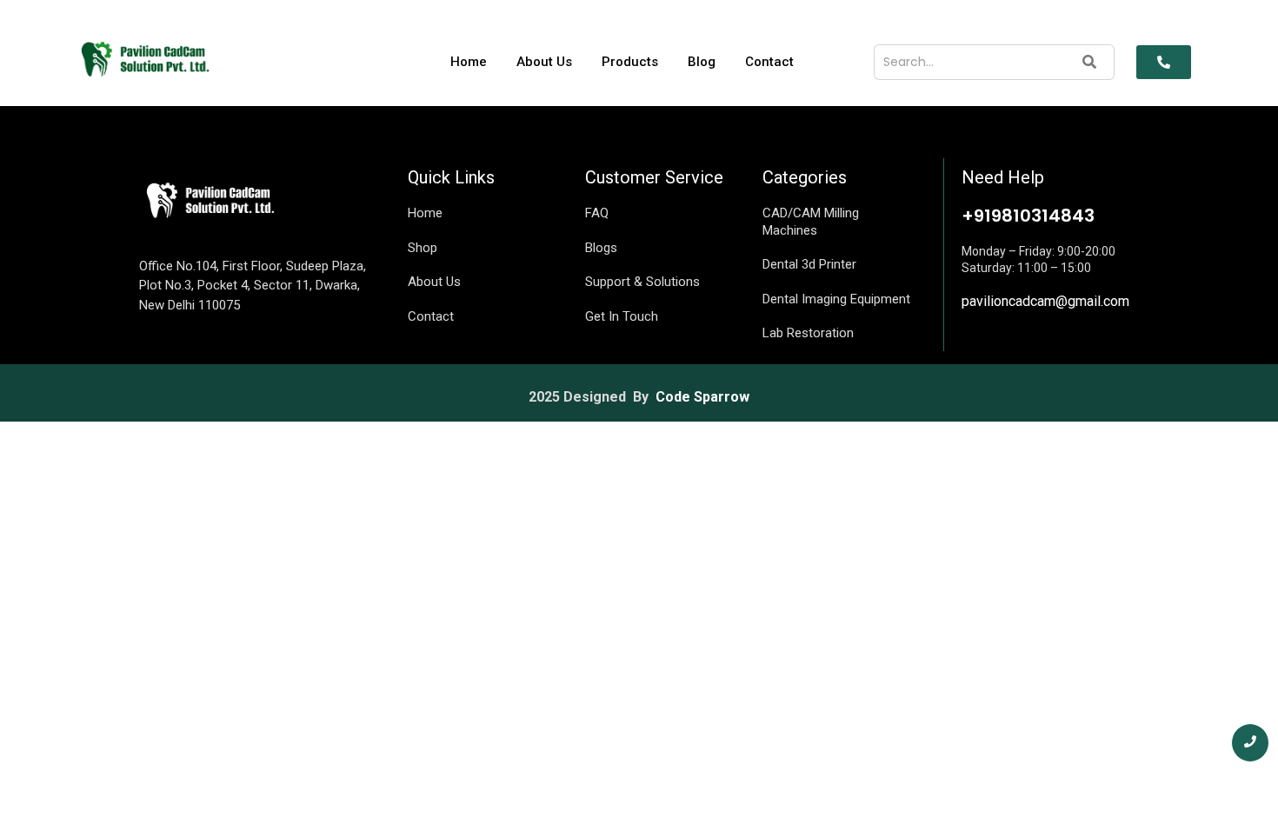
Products (630, 62)
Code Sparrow (702, 397)
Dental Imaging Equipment (836, 299)
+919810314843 (1028, 215)
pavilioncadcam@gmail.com (1045, 301)
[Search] (1090, 62)
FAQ (597, 213)
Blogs (601, 248)
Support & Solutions (642, 281)
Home (468, 62)
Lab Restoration (808, 333)
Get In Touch (621, 316)
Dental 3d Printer (809, 264)
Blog (702, 62)
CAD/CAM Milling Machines (810, 221)
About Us (544, 62)
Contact (769, 62)
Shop (422, 248)
